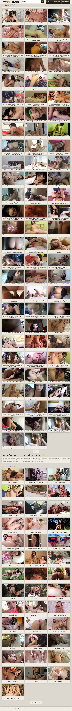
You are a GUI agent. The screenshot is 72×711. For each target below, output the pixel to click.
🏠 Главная (49, 1)
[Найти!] (42, 1)
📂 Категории (57, 1)
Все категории (36, 702)
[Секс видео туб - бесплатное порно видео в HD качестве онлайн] (11, 1)
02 (37, 451)
